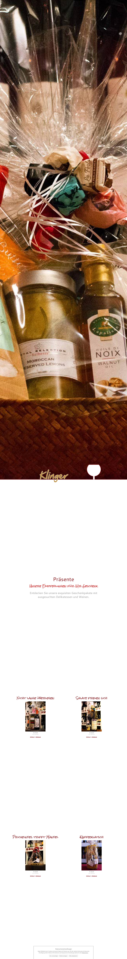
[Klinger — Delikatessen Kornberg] (63, 482)
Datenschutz (85, 952)
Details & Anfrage (35, 737)
